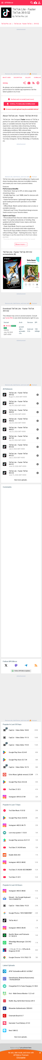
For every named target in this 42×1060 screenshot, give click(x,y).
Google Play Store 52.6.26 (18, 782)
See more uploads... (21, 480)
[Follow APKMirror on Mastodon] (16, 666)
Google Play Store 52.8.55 (18, 818)
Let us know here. (26, 1048)
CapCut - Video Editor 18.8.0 (19, 730)
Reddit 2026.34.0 (14, 855)
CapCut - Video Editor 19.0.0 (19, 745)
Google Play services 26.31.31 (19, 840)
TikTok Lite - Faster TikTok (23, 24)
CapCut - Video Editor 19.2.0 (19, 906)
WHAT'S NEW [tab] (6, 77)
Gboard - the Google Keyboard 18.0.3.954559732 (19, 898)
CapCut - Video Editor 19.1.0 (19, 738)
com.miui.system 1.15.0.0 (18, 833)
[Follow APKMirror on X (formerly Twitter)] (6, 666)
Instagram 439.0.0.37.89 (17, 797)
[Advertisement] (21, 51)
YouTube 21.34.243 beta (17, 847)
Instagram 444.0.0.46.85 (17, 928)
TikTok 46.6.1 (13, 920)
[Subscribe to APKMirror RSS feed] (36, 666)
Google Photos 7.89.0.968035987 (20, 913)
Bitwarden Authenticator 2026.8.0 (20, 1008)
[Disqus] (21, 573)
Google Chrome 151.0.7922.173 (20, 957)
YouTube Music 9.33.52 (17, 810)
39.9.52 (8, 326)
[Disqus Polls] (21, 517)
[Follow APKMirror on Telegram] (26, 666)
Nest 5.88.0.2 (13, 1030)
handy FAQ (9, 318)
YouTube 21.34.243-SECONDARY (20, 870)
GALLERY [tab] (28, 77)
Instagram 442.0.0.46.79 (17, 825)
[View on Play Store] (29, 83)
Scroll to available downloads (22, 104)
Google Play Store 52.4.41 (18, 752)
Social (5, 83)
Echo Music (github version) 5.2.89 (21, 775)
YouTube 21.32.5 (14, 789)
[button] (24, 83)
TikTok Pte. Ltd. (21, 16)
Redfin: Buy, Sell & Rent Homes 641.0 (22, 1001)
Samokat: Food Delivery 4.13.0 (19, 1023)
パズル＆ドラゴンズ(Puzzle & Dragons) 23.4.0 (19, 950)
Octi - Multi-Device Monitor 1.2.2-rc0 (21, 993)
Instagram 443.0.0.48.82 (17, 862)
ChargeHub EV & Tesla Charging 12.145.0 (23, 986)
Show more (20, 244)
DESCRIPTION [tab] (18, 77)
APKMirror (9, 3)
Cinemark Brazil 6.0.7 (16, 1016)
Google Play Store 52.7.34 (18, 760)
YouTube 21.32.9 (14, 877)
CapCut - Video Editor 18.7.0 (19, 767)
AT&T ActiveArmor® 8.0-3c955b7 (21, 971)
